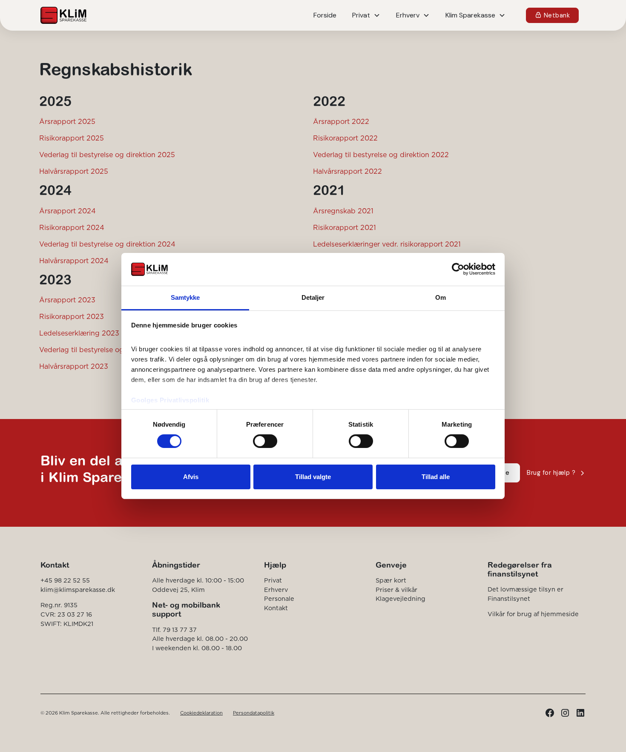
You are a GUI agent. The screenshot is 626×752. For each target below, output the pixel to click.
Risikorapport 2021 (344, 227)
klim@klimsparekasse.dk (77, 590)
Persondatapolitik (253, 712)
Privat (273, 580)
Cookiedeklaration (201, 712)
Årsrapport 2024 (67, 210)
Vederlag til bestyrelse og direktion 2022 (381, 154)
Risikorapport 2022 (345, 138)
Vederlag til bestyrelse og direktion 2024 (107, 244)
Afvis (190, 476)
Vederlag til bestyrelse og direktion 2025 (107, 154)
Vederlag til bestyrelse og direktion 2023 (107, 349)
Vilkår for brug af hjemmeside (533, 614)
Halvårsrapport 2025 (73, 171)
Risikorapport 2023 (71, 316)
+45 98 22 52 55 (65, 580)
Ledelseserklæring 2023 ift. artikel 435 (103, 333)
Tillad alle (436, 476)
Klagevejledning (400, 598)
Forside (324, 15)
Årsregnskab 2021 (343, 210)
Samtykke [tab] (185, 297)
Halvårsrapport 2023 (73, 366)
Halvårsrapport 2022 (347, 171)
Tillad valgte (313, 476)
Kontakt (276, 608)
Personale (279, 598)
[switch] (265, 441)
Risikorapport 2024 (71, 227)
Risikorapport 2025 (71, 138)
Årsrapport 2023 (67, 299)
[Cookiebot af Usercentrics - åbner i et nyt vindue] (458, 269)
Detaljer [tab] (313, 297)
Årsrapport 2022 (341, 121)
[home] (63, 15)
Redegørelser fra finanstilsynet (520, 569)
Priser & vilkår (396, 590)
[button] (366, 15)
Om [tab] (440, 297)
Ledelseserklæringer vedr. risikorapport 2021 (387, 244)
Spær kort (391, 580)
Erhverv (276, 590)
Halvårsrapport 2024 (74, 260)
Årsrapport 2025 (67, 121)
